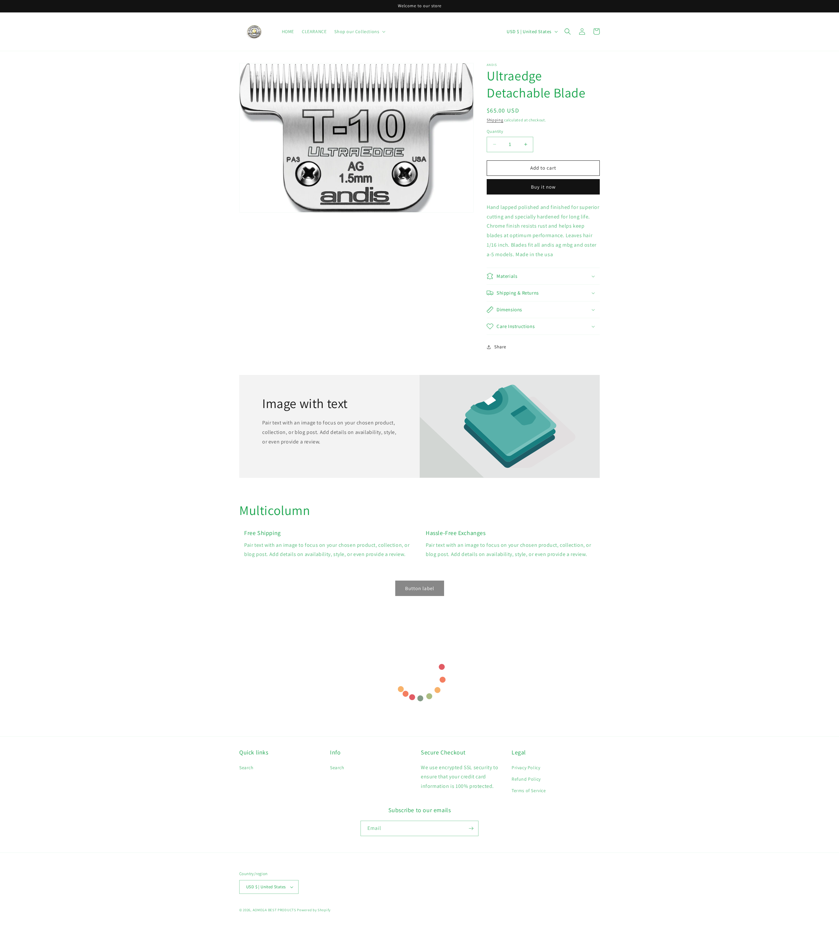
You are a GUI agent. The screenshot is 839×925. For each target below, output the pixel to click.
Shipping (495, 119)
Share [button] (500, 347)
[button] (567, 31)
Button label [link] (419, 588)
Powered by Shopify (314, 910)
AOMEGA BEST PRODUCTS (274, 910)
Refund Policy (526, 779)
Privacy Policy (526, 768)
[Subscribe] (471, 828)
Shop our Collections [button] (356, 31)
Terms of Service (529, 790)
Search (246, 768)
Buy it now (543, 187)
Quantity (495, 131)
